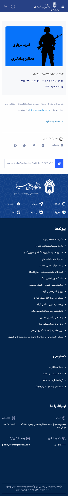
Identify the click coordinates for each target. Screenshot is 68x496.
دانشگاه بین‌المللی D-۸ (52, 278)
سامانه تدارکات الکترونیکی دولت (48, 298)
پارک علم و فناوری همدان (51, 317)
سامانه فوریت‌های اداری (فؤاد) (49, 387)
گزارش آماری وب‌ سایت (52, 380)
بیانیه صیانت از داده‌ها (53, 374)
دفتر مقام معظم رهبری (52, 240)
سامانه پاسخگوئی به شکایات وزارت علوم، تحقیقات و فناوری (35, 337)
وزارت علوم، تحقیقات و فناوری (49, 246)
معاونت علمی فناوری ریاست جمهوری (46, 285)
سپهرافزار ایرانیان (22, 489)
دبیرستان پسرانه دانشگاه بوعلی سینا (46, 330)
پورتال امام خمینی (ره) (52, 291)
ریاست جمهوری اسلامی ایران (50, 304)
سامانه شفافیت (56, 367)
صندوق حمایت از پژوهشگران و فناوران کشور (43, 252)
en (5, 6)
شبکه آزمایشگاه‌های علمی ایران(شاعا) (46, 272)
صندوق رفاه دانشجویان (52, 259)
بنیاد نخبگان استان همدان (51, 266)
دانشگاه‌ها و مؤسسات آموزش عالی (47, 311)
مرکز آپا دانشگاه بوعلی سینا (51, 324)
